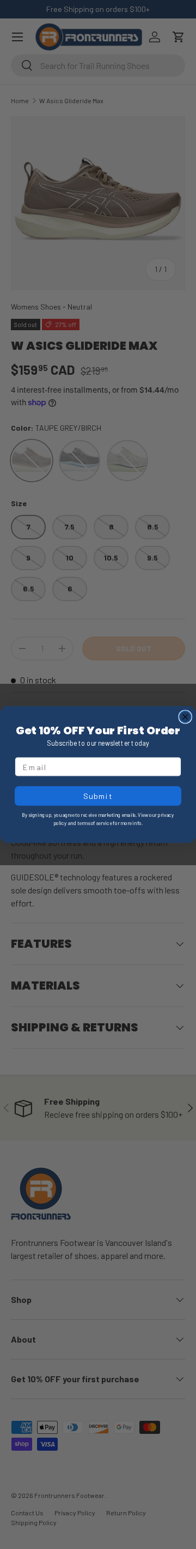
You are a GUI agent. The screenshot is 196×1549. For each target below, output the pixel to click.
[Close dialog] (185, 717)
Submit (98, 796)
